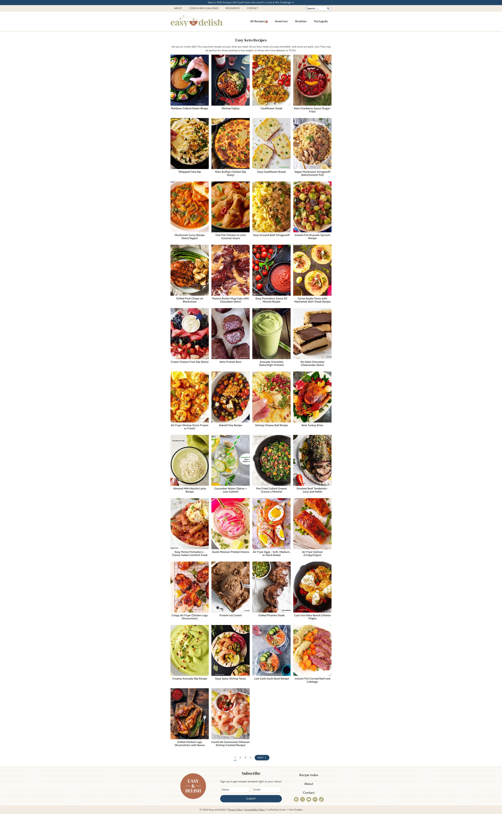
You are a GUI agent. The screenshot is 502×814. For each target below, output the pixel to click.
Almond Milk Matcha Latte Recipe (189, 490)
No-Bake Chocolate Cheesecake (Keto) (312, 363)
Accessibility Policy (254, 809)
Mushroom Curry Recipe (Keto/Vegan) (190, 236)
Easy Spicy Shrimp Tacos (230, 678)
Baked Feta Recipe (230, 425)
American (281, 21)
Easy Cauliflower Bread (271, 171)
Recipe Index (308, 775)
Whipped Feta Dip (189, 171)
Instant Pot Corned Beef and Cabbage (312, 680)
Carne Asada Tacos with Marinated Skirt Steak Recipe (312, 300)
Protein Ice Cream (230, 615)
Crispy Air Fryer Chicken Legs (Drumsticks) (190, 617)
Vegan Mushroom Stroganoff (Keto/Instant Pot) (312, 173)
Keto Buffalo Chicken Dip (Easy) (230, 173)
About (178, 8)
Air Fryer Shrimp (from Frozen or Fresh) (189, 427)
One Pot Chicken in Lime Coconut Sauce (230, 236)
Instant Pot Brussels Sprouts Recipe (312, 236)
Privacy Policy (235, 809)
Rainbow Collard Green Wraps (189, 108)
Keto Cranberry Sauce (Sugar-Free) (312, 110)
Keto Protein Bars (230, 362)
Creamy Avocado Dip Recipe (189, 678)
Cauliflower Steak (271, 108)
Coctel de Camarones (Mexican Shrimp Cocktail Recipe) (230, 743)
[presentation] (189, 80)
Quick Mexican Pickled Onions (230, 552)
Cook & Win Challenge (204, 8)
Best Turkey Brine (312, 425)
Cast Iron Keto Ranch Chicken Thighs (312, 617)
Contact (252, 8)
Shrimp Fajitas (231, 108)
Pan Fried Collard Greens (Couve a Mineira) (271, 490)
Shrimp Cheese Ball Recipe (271, 425)
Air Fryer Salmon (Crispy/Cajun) (312, 553)
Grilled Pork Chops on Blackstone (189, 300)
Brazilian (301, 21)
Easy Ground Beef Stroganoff (271, 235)
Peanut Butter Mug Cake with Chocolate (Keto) (230, 300)
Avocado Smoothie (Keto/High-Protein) (271, 363)
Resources (233, 8)
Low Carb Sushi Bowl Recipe (271, 678)
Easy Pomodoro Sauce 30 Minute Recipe (271, 300)
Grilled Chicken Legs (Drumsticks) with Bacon (190, 743)
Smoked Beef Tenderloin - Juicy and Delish (312, 490)
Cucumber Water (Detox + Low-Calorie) (230, 490)
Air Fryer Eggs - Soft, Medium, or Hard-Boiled (271, 553)
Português (321, 21)
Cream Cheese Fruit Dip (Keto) (190, 362)
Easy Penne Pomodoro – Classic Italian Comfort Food (189, 553)
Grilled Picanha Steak (271, 615)
